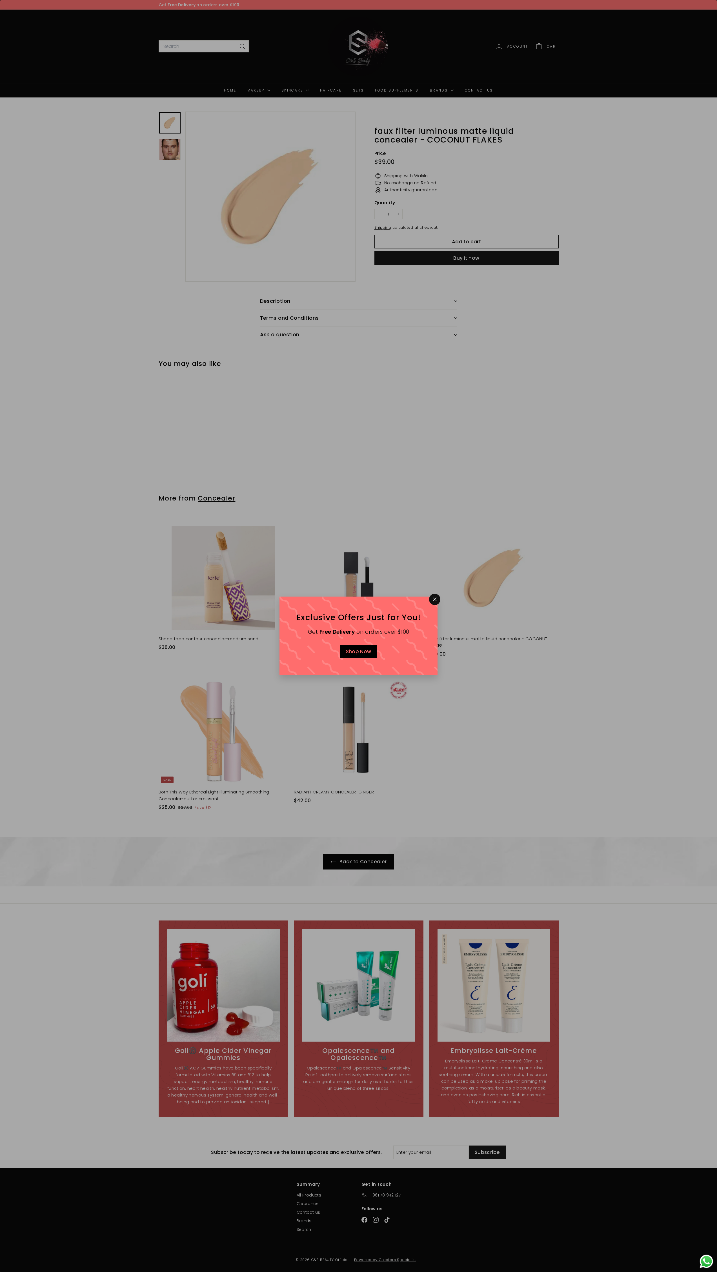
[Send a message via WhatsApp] (706, 1261)
